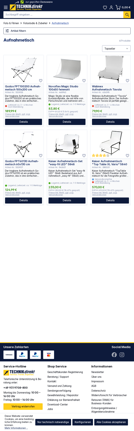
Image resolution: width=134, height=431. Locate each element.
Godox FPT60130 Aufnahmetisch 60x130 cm (22, 163)
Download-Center (57, 404)
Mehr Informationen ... (16, 428)
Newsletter (97, 372)
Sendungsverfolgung (59, 390)
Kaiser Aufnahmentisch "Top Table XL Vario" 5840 (109, 163)
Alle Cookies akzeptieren (111, 422)
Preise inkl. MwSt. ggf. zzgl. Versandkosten (17, 115)
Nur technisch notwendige (53, 422)
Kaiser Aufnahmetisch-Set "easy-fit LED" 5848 (66, 163)
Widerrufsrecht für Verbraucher (109, 395)
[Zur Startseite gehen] (26, 7)
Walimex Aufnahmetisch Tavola (107, 88)
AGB (93, 385)
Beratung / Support (58, 376)
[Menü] (5, 7)
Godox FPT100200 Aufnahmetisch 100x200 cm (23, 88)
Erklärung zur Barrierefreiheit (63, 400)
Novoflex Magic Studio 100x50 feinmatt (63, 88)
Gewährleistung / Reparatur (62, 395)
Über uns (96, 376)
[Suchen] (127, 14)
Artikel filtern (18, 30)
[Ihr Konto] (111, 7)
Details (23, 121)
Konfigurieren (83, 422)
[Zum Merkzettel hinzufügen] (40, 80)
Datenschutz (98, 390)
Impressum (97, 381)
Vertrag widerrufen (23, 406)
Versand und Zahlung (59, 385)
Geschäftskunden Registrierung (65, 372)
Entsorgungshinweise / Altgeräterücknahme (104, 410)
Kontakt (51, 381)
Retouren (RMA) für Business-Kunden (102, 401)
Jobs (50, 409)
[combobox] (63, 14)
